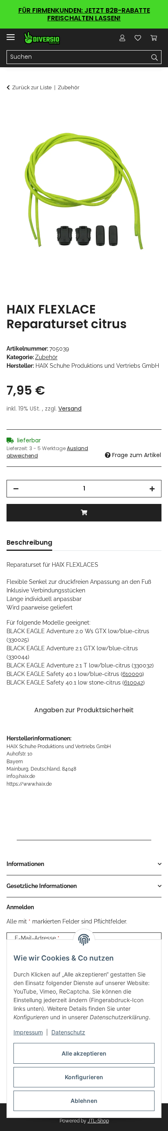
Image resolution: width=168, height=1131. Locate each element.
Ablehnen (84, 1100)
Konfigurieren (84, 1077)
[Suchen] (154, 57)
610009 (132, 674)
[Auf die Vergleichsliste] (123, 129)
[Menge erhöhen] (152, 488)
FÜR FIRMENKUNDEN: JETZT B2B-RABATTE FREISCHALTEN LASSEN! (84, 14)
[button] (122, 38)
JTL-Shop (98, 1121)
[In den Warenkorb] (13, 109)
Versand (70, 408)
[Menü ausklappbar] (11, 34)
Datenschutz (68, 1032)
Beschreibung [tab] (29, 542)
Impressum (28, 1032)
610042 (133, 682)
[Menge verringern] (16, 488)
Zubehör (46, 357)
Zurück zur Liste (32, 87)
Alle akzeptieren (84, 1053)
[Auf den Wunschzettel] (144, 129)
